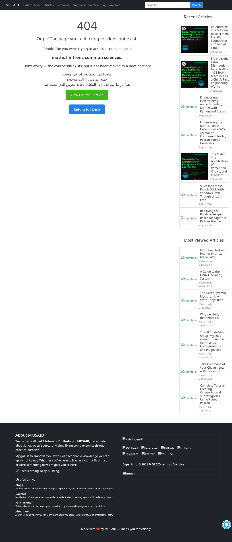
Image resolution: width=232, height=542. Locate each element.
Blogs (19, 485)
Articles (49, 5)
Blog (103, 5)
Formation (63, 5)
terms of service (172, 464)
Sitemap (128, 473)
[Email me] (168, 439)
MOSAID (12, 5)
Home (27, 5)
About (38, 5)
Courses (93, 5)
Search (196, 5)
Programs (78, 5)
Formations (23, 502)
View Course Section (87, 95)
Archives (114, 5)
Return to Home (87, 109)
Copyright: (130, 464)
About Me (22, 511)
